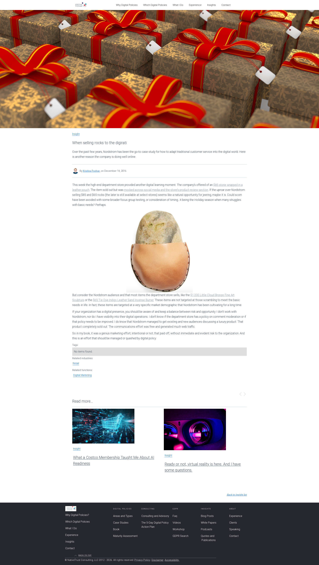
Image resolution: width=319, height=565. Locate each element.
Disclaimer (157, 560)
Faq (175, 516)
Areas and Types (123, 516)
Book (116, 529)
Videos (177, 522)
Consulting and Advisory (155, 516)
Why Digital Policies (127, 4)
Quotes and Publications (208, 538)
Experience (195, 4)
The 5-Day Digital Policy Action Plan (155, 524)
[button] (240, 394)
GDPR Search (180, 536)
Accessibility (172, 560)
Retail (76, 363)
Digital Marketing (82, 375)
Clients (233, 522)
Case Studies (120, 522)
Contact (225, 4)
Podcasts (206, 529)
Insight (76, 134)
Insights (211, 4)
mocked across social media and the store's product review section (166, 190)
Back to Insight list (237, 495)
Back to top (85, 555)
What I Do (178, 4)
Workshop (179, 529)
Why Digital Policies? (77, 515)
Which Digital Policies (155, 4)
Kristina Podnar (91, 170)
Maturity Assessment (125, 536)
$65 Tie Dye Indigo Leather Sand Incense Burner (123, 300)
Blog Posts (207, 516)
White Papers (208, 522)
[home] (80, 5)
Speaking (234, 529)
